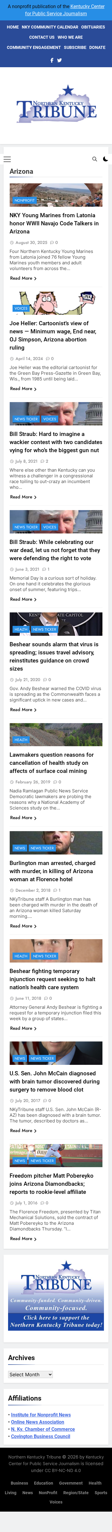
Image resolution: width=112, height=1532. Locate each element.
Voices (21, 308)
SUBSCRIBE (75, 47)
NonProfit (25, 200)
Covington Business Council (40, 1436)
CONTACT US (42, 37)
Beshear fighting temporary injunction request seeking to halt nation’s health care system (52, 979)
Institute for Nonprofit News (41, 1415)
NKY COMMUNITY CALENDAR (50, 27)
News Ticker (26, 419)
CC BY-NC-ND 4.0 (63, 1470)
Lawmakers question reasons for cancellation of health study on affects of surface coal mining (52, 762)
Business (19, 1483)
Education (43, 1483)
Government (71, 1483)
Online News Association (37, 1422)
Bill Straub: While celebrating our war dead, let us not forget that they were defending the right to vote (55, 550)
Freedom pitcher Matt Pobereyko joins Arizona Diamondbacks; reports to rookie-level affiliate (51, 1183)
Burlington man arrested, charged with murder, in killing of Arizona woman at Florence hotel (53, 871)
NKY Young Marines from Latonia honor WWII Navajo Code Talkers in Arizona (54, 223)
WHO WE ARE (70, 37)
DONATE (97, 47)
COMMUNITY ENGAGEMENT (34, 47)
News (20, 848)
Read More (21, 278)
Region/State (76, 1492)
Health (21, 629)
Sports (101, 1492)
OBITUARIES (93, 27)
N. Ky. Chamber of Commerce (43, 1429)
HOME (13, 27)
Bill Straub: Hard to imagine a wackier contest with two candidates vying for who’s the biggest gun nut (56, 442)
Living (10, 1492)
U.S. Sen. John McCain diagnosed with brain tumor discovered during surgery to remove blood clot (55, 1081)
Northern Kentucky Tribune (34, 1456)
